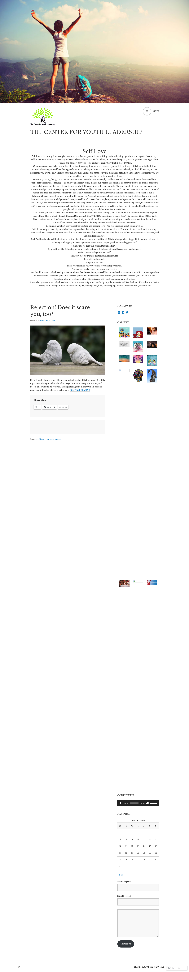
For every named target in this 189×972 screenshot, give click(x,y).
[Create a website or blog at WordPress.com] (19, 967)
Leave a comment (53, 439)
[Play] (121, 803)
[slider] (153, 802)
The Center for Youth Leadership (86, 132)
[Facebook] (119, 312)
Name (124, 881)
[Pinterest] (126, 312)
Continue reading (80, 390)
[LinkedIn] (123, 312)
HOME (137, 967)
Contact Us (126, 944)
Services (159, 967)
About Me (147, 967)
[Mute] (147, 803)
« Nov (120, 875)
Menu (156, 111)
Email (124, 896)
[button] (124, 333)
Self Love (40, 439)
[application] (138, 803)
